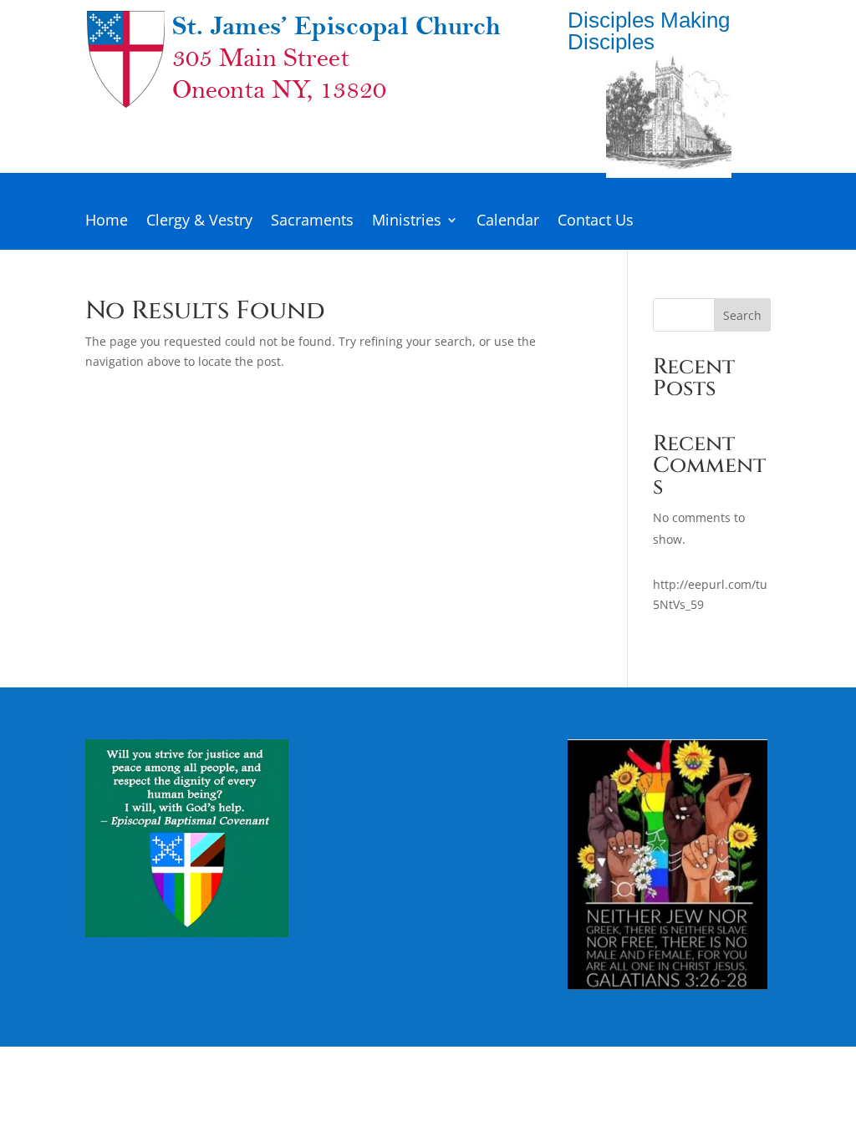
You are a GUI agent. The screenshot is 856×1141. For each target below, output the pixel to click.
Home (106, 222)
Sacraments (312, 222)
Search (742, 315)
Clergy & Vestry (199, 222)
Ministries (406, 222)
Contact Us (596, 222)
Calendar (507, 222)
